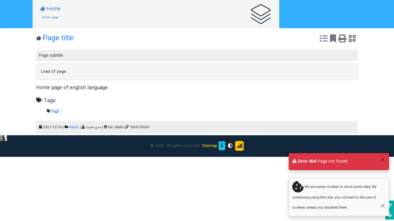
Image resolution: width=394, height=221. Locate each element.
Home (51, 12)
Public (74, 127)
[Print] (342, 39)
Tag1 (55, 111)
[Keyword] (260, 14)
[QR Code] (352, 39)
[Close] (383, 160)
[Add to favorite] (333, 39)
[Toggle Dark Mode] (230, 146)
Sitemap (209, 146)
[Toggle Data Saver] (239, 146)
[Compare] (324, 39)
